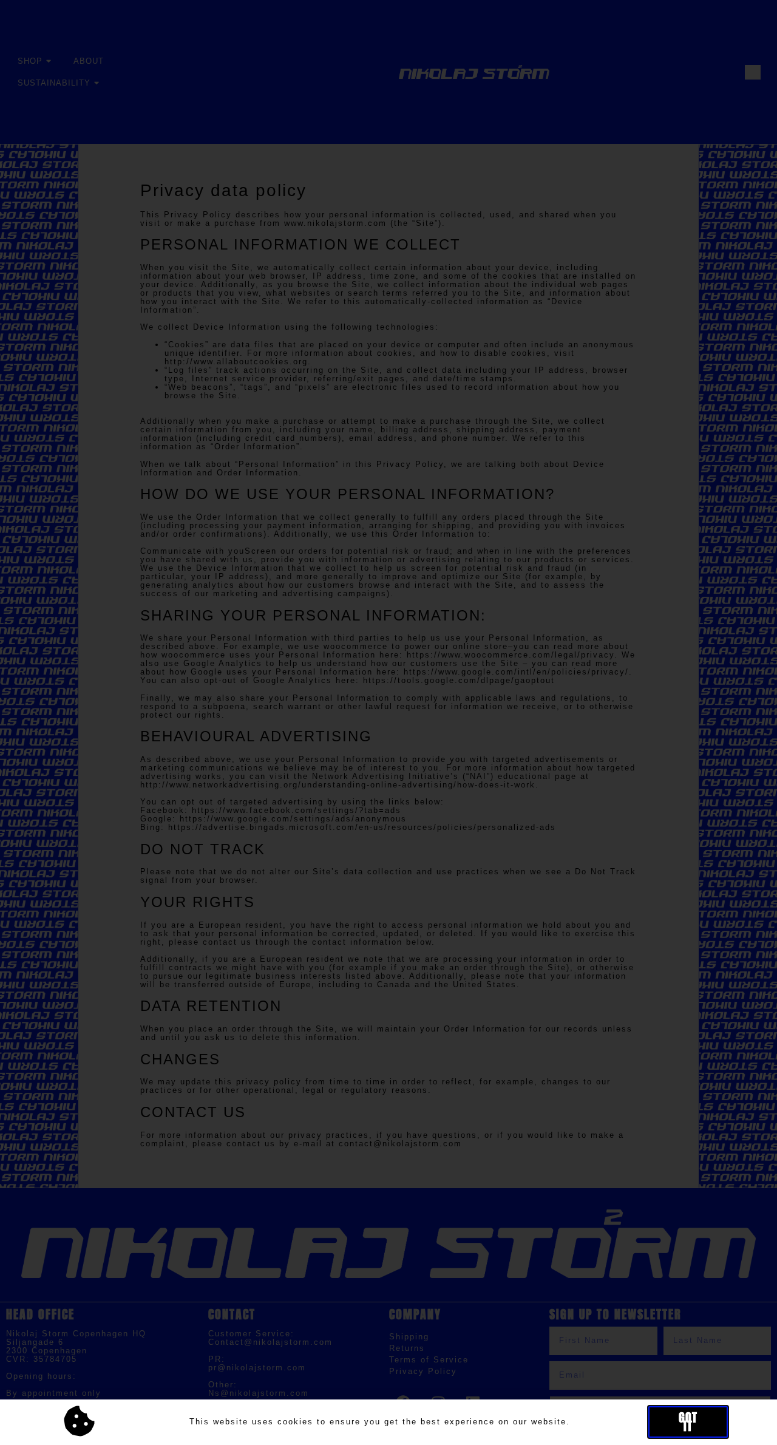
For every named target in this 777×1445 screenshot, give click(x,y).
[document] (388, 722)
